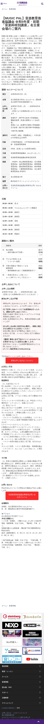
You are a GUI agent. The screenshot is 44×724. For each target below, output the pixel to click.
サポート (5, 692)
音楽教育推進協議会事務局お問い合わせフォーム (22, 496)
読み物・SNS (7, 687)
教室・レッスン (7, 671)
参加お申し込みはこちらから (22, 360)
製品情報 (5, 666)
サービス (5, 677)
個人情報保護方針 (8, 715)
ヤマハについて (7, 703)
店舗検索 (5, 698)
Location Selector (8, 708)
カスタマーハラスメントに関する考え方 (16, 717)
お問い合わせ (6, 713)
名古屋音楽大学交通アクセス (12, 516)
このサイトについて (20, 713)
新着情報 (5, 682)
